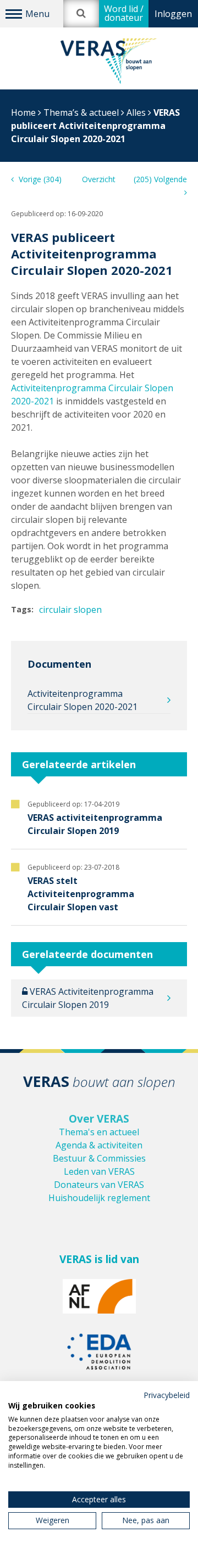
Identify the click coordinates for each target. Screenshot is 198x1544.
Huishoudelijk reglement (99, 1198)
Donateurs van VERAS (99, 1185)
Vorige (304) (39, 179)
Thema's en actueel (99, 1132)
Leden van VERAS (99, 1171)
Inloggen (173, 14)
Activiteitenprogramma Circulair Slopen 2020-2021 (83, 700)
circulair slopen (70, 610)
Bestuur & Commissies (99, 1158)
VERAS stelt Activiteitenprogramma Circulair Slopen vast (81, 894)
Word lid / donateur (124, 13)
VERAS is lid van (99, 1259)
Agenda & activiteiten (99, 1145)
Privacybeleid (167, 1395)
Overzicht (99, 179)
